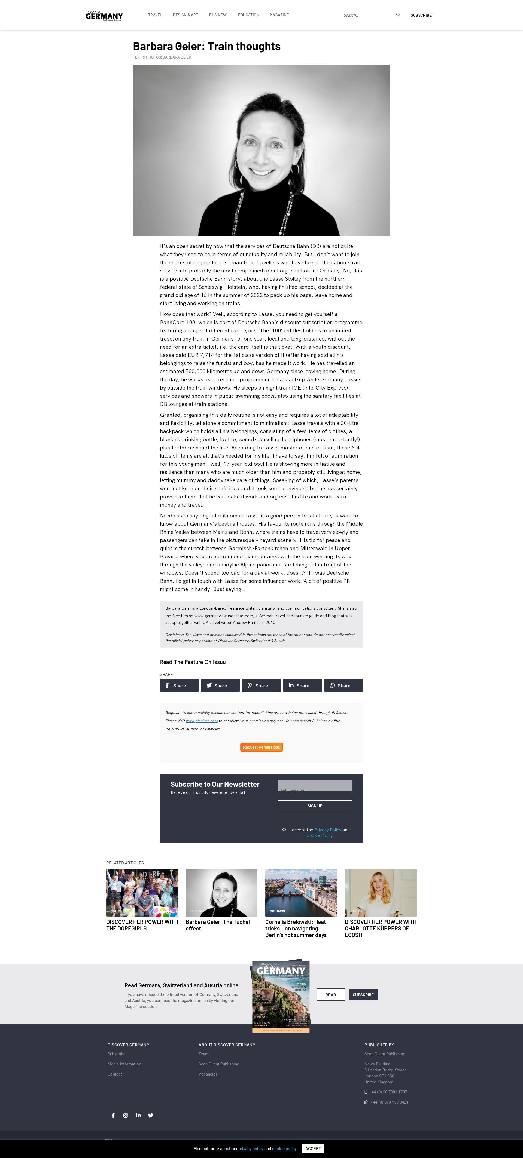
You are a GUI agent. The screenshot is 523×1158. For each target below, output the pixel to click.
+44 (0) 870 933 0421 (389, 1102)
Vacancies (208, 1074)
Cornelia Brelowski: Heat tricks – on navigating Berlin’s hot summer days (296, 928)
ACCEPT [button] (313, 1148)
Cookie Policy (319, 835)
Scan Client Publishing (219, 1064)
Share (179, 685)
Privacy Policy (327, 829)
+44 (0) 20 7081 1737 (388, 1092)
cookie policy (284, 1148)
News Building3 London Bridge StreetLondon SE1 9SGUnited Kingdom (385, 1073)
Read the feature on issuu (193, 661)
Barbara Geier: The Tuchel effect (218, 925)
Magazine (279, 15)
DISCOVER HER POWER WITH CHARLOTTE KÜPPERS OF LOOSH (380, 928)
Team (204, 1054)
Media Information (124, 1064)
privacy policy (251, 1148)
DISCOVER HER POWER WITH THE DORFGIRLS (142, 925)
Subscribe (421, 15)
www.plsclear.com (202, 720)
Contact (115, 1074)
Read (331, 994)
